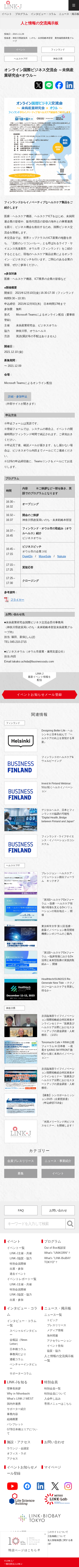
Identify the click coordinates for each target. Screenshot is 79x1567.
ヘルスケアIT (21, 58)
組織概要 (12, 1419)
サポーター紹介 (16, 1409)
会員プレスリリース (20, 1161)
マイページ (52, 1467)
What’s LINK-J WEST (20, 1398)
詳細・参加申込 (17, 396)
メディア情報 (55, 1330)
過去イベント (18, 1273)
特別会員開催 (18, 1263)
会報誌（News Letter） (18, 1341)
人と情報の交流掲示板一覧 (59, 1358)
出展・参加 (16, 1268)
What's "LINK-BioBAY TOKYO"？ (57, 1260)
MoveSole (45, 556)
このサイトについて (57, 1532)
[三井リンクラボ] (57, 1499)
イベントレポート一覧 (21, 1279)
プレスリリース (56, 1325)
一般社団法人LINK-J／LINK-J (13, 5)
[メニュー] (73, 5)
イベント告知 (55, 1345)
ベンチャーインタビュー (23, 1366)
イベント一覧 (16, 1248)
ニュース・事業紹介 (58, 1161)
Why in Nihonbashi (18, 1393)
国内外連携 (14, 1403)
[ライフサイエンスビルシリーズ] (22, 1499)
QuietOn (27, 556)
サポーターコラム (21, 1373)
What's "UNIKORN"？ (57, 1252)
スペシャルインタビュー (23, 1332)
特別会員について (55, 1393)
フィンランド (58, 49)
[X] (55, 1488)
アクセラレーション (59, 1340)
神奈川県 (58, 58)
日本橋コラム (18, 1349)
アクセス (12, 1458)
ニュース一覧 (53, 1314)
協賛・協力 (54, 1350)
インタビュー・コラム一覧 (21, 1323)
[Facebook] (27, 1488)
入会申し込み (52, 1398)
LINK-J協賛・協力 (21, 1258)
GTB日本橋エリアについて (22, 1431)
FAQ (21, 1210)
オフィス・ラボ (16, 1453)
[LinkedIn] (41, 1488)
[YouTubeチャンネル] (12, 1488)
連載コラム (16, 1359)
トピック (52, 1320)
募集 (21, 1173)
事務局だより (18, 1354)
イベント (20, 49)
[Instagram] (68, 1488)
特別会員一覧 (52, 1388)
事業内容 (12, 1414)
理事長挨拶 (14, 1388)
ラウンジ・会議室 (18, 1448)
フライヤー (17, 599)
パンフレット (15, 1424)
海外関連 (52, 1335)
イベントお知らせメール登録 (22, 1470)
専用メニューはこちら (58, 1403)
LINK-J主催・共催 (21, 1253)
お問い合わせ (58, 1210)
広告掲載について (56, 1536)
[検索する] (70, 1223)
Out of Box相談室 (55, 1247)
